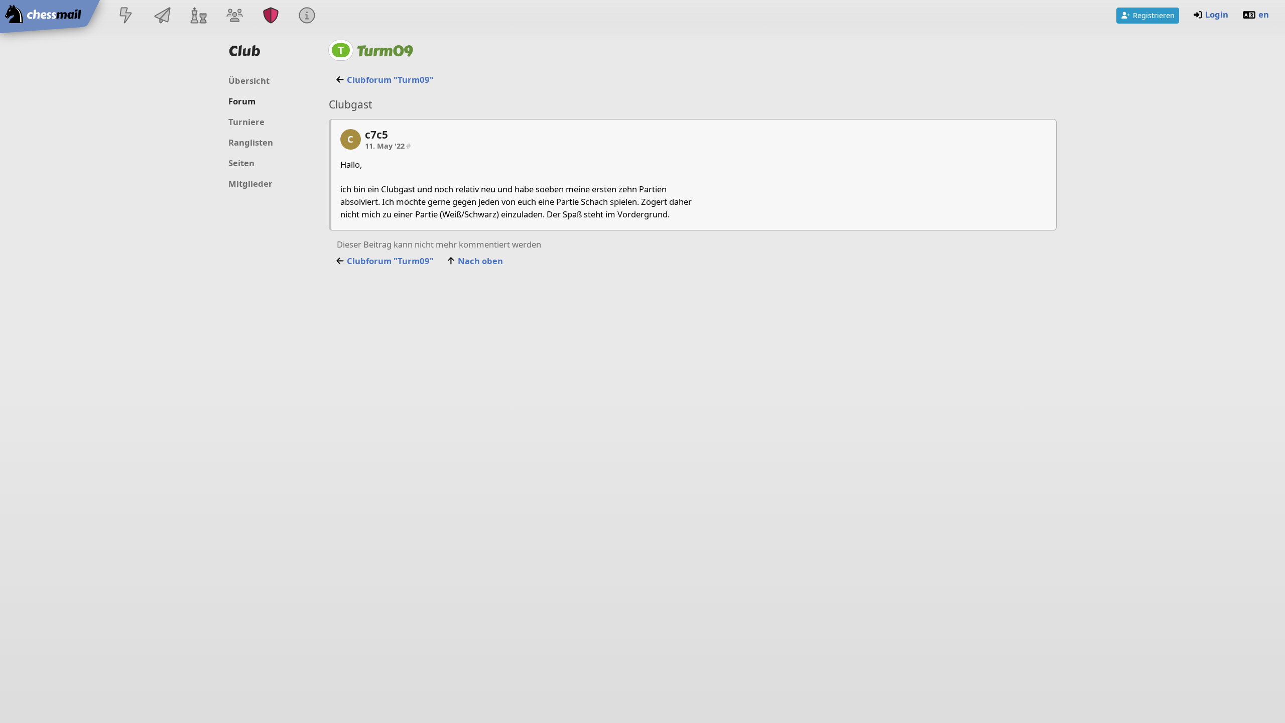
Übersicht (249, 80)
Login (1216, 14)
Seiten (241, 163)
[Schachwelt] (198, 16)
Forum (241, 101)
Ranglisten (250, 142)
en (1263, 14)
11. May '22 (388, 146)
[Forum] (234, 16)
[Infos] (307, 16)
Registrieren (1154, 15)
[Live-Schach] (126, 16)
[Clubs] (271, 16)
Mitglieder (250, 183)
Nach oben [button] (480, 261)
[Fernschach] (162, 16)
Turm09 (385, 51)
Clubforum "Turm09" (390, 79)
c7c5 (376, 135)
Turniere (246, 122)
